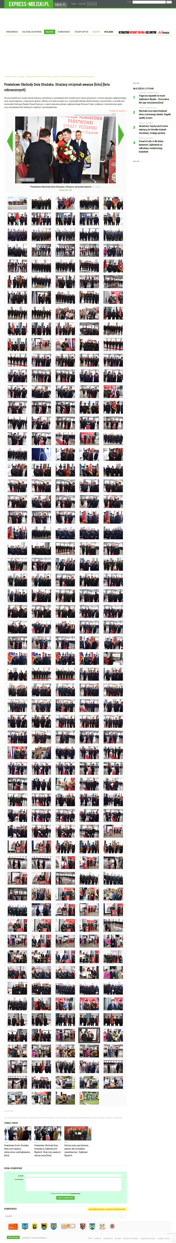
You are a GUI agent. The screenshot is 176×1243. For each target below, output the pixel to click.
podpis (21, 1176)
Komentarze (64, 31)
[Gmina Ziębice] (90, 1229)
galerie (21, 76)
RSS (90, 1238)
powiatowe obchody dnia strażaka (42, 1118)
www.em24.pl (61, 4)
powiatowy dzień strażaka (18, 1118)
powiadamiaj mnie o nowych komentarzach (107, 1209)
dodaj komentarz (65, 1198)
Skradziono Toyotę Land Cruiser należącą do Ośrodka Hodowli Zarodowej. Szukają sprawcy (153, 129)
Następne (121, 135)
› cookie (129, 2)
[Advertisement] (88, 55)
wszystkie (82, 4)
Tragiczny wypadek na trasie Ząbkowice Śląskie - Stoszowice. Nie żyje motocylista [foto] (154, 99)
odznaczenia (117, 1118)
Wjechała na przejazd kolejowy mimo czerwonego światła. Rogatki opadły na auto (155, 114)
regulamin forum (75, 1193)
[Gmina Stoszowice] (66, 1229)
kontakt (118, 1238)
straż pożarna (61, 1118)
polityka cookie (164, 1238)
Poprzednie (9, 141)
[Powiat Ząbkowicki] (11, 1229)
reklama (97, 1238)
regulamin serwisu (148, 1238)
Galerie (49, 31)
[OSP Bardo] (110, 1229)
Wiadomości (12, 31)
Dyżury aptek (81, 31)
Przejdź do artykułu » (118, 111)
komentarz (19, 1179)
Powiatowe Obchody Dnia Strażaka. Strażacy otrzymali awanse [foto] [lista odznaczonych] (60, 76)
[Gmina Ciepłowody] (42, 1229)
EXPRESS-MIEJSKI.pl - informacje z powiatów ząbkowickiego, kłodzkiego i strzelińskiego (28, 4)
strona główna (11, 76)
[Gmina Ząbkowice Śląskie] (23, 1229)
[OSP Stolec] (100, 1229)
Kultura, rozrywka (31, 31)
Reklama (108, 31)
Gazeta (96, 31)
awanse (109, 1118)
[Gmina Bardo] (32, 1229)
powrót (9, 1216)
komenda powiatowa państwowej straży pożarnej (86, 1118)
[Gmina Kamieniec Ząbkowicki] (52, 1229)
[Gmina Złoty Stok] (81, 1229)
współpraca (108, 1238)
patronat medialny (130, 1238)
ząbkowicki (92, 4)
